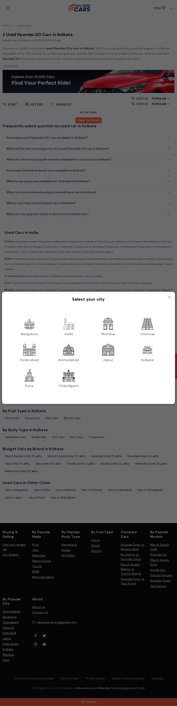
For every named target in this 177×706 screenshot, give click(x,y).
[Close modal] (169, 297)
